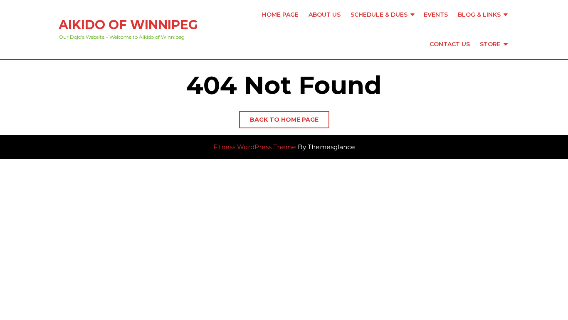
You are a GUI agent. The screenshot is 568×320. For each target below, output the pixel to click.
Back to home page (289, 121)
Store (490, 44)
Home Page (280, 14)
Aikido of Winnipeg (128, 24)
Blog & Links (479, 14)
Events (436, 14)
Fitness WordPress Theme (254, 147)
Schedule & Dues (379, 14)
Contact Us (450, 44)
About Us (325, 14)
